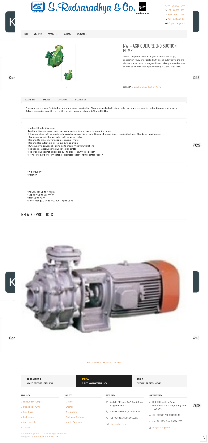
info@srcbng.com (176, 23)
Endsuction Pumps (32, 401)
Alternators (71, 412)
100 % (85, 379)
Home (26, 34)
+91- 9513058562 (176, 19)
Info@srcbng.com (161, 427)
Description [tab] (30, 99)
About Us (38, 34)
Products (52, 34)
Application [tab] (62, 99)
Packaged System (75, 417)
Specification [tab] (80, 99)
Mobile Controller (74, 422)
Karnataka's (34, 379)
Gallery (67, 34)
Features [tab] (46, 99)
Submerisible (29, 422)
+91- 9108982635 (176, 10)
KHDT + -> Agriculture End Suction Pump (104, 362)
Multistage (28, 417)
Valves (26, 427)
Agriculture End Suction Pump (146, 87)
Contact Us (81, 34)
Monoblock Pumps (32, 406)
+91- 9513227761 (176, 14)
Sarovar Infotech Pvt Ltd (46, 436)
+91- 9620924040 (176, 5)
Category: (127, 86)
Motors (69, 401)
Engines (69, 406)
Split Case (28, 412)
